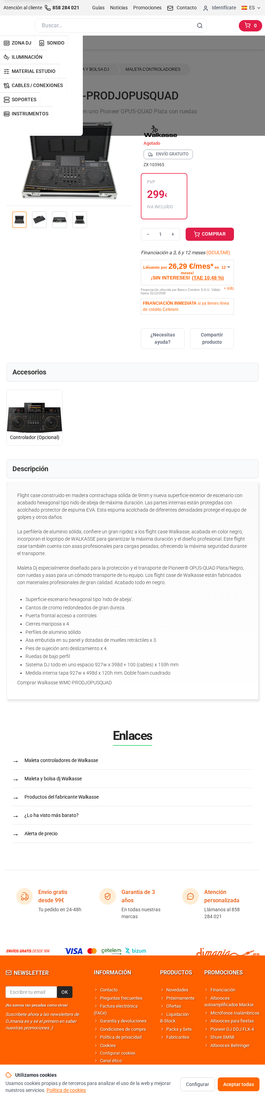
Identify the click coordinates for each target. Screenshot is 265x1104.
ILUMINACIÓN (27, 57)
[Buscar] (200, 25)
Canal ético (111, 1060)
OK (64, 992)
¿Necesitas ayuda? (162, 338)
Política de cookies (66, 1090)
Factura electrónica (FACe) (116, 1009)
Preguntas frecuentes (121, 998)
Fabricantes (177, 1037)
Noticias (119, 7)
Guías (98, 7)
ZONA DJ (21, 43)
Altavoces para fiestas (232, 1021)
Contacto (109, 989)
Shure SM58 (222, 1037)
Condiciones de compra (123, 1029)
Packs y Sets (179, 1029)
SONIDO (56, 43)
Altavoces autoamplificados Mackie (229, 1002)
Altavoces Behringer (229, 1045)
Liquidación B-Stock (174, 1018)
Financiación (222, 989)
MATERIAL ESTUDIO (34, 71)
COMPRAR (213, 234)
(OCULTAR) (218, 252)
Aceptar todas (238, 1084)
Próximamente (180, 998)
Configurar (197, 1084)
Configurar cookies (117, 1053)
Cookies (108, 1045)
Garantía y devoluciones (123, 1021)
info (229, 288)
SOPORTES (24, 99)
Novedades (177, 989)
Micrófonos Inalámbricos (234, 1013)
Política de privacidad (120, 1037)
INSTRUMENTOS (30, 113)
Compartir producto (212, 338)
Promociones (147, 7)
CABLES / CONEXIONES (37, 85)
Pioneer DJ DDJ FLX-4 (232, 1029)
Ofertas (173, 1006)
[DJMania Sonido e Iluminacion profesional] (227, 950)
